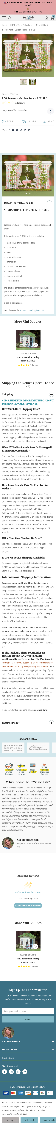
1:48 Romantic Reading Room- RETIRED (28, 359)
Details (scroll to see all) (18, 203)
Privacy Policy (22, 1114)
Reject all (29, 1120)
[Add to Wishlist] (50, 111)
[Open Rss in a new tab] (25, 1072)
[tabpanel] (28, 175)
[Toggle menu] (4, 18)
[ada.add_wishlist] (35, 345)
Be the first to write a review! (28, 905)
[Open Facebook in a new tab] (4, 1072)
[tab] (26, 193)
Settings (10, 1120)
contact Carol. (41, 709)
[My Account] (47, 18)
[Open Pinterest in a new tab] (18, 1072)
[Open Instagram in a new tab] (11, 1072)
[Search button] (10, 18)
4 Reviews (34, 365)
